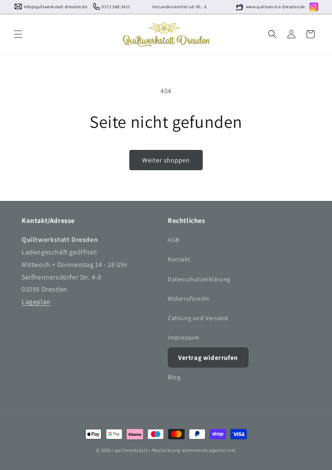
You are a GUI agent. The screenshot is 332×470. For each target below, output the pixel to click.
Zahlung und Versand (198, 318)
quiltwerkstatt (131, 450)
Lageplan (36, 301)
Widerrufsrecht (188, 298)
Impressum (183, 337)
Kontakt (179, 259)
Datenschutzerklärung (199, 279)
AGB (173, 240)
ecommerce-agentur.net (209, 450)
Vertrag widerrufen (208, 357)
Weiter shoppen (166, 160)
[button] (18, 34)
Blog (174, 377)
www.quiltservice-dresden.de (275, 7)
